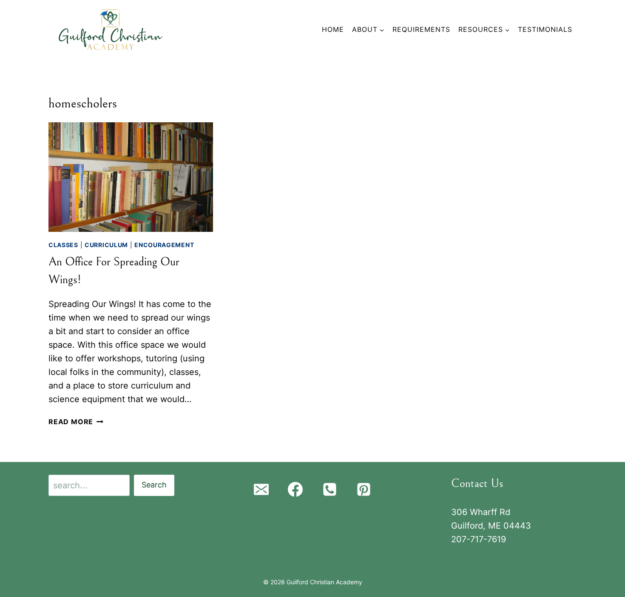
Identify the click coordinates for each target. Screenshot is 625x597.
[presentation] (130, 177)
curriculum (106, 244)
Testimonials (545, 29)
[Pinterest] (364, 489)
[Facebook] (295, 489)
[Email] (261, 489)
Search (154, 484)
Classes (63, 244)
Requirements (421, 29)
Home (333, 29)
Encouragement (164, 244)
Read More (75, 421)
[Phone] (329, 489)
